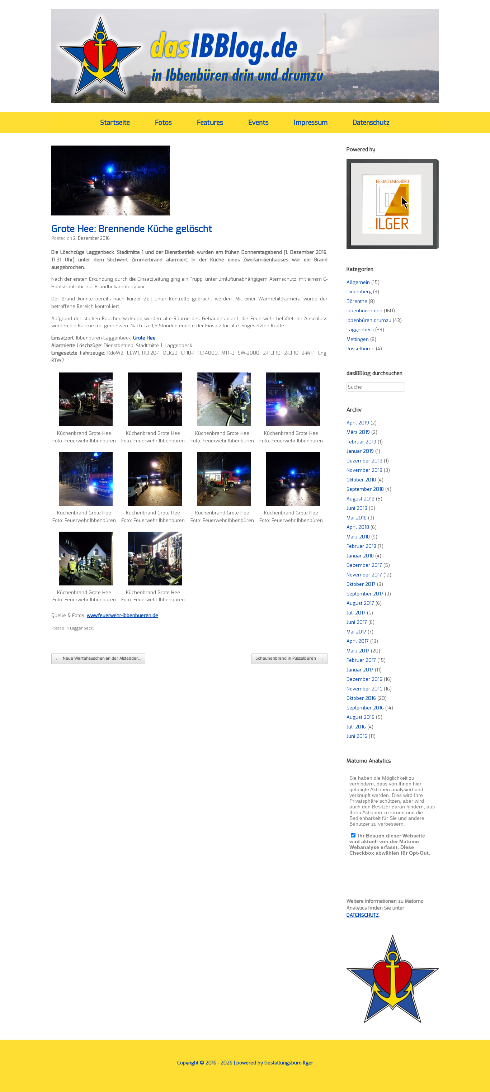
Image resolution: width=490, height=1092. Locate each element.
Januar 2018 (360, 556)
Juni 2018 (357, 508)
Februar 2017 (361, 660)
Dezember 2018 (364, 461)
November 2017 (364, 575)
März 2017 (358, 651)
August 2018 (360, 499)
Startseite (115, 122)
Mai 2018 (357, 518)
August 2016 (360, 717)
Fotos (163, 122)
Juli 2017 (356, 613)
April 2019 (358, 423)
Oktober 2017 (361, 584)
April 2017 (358, 641)
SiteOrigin (239, 1078)
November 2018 (364, 470)
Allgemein (358, 282)
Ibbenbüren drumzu (369, 320)
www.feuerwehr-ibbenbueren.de (122, 615)
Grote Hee (144, 338)
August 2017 (360, 603)
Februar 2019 (361, 442)
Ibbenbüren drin (364, 311)
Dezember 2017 (364, 565)
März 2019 (358, 432)
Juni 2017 (357, 622)
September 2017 (365, 594)
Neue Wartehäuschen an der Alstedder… (98, 658)
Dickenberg (359, 292)
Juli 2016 (356, 727)
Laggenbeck (81, 628)
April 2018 (358, 527)
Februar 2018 (361, 546)
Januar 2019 (360, 451)
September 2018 (365, 489)
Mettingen (358, 339)
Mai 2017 (356, 632)
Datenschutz (371, 122)
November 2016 (364, 689)
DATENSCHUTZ (363, 915)
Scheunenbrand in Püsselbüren (289, 658)
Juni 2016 (357, 736)
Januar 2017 (360, 670)
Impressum (311, 122)
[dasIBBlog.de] (245, 56)
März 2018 (358, 537)
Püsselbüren (360, 349)
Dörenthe (357, 301)
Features (210, 122)
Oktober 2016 (361, 698)
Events (258, 122)
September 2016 (365, 708)
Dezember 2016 (364, 679)
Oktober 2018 (361, 480)
